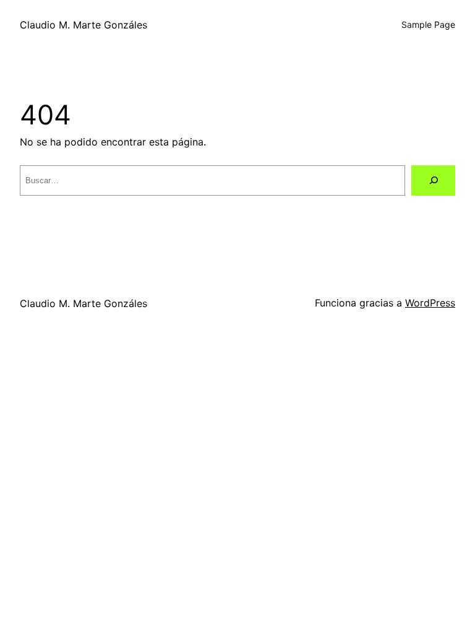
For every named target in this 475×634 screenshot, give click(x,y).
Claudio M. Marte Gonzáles (83, 25)
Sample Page (428, 24)
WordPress (430, 303)
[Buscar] (433, 180)
